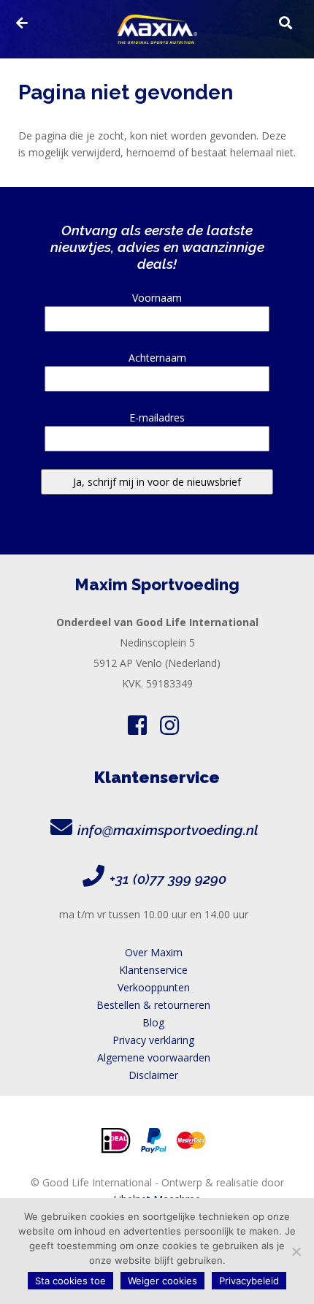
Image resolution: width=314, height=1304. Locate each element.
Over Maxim (154, 952)
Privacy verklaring (153, 1040)
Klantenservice (153, 970)
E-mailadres (157, 417)
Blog (153, 1022)
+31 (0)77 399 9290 (168, 879)
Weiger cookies (162, 1280)
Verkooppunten (154, 987)
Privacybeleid (249, 1280)
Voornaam (157, 298)
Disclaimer (153, 1075)
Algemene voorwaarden (153, 1057)
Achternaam (157, 358)
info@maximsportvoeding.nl (168, 830)
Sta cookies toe (70, 1280)
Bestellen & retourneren (153, 1005)
